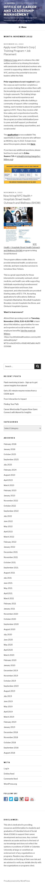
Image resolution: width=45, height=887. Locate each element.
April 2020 (8, 650)
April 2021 (8, 593)
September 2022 (11, 511)
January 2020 (9, 665)
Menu (23, 27)
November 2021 (11, 557)
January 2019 (9, 727)
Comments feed (11, 779)
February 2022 (10, 542)
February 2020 (10, 660)
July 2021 (8, 578)
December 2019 (11, 670)
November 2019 (11, 676)
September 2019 (11, 686)
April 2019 (8, 712)
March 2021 (9, 598)
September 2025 (11, 459)
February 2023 (10, 490)
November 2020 (11, 614)
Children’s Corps (10, 60)
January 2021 (9, 609)
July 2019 (8, 696)
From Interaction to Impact (15, 399)
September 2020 (11, 624)
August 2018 (9, 753)
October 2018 (10, 742)
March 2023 (9, 485)
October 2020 (10, 619)
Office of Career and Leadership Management (20, 10)
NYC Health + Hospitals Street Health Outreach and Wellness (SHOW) (22, 247)
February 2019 (10, 722)
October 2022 (10, 506)
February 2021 (10, 603)
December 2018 (11, 732)
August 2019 (9, 691)
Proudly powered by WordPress (17, 881)
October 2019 (10, 681)
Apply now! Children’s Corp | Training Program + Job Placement (20, 51)
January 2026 (9, 449)
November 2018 (11, 737)
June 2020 (8, 640)
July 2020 (8, 634)
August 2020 (9, 629)
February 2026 (10, 444)
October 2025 (10, 454)
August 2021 (9, 573)
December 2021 (11, 552)
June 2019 (8, 701)
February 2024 (10, 470)
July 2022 (8, 516)
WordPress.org (10, 784)
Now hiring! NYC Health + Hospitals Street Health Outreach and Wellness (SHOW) (22, 199)
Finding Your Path (11, 404)
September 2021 (11, 568)
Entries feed (9, 774)
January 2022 (9, 547)
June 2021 (8, 583)
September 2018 (11, 748)
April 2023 (8, 480)
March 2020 (9, 655)
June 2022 (8, 521)
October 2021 (10, 562)
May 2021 (8, 588)
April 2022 (8, 532)
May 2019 (8, 706)
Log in (6, 768)
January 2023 (9, 496)
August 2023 (9, 475)
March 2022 (9, 537)
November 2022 (11, 501)
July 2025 (8, 465)
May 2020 (8, 645)
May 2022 (8, 526)
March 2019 (9, 717)
